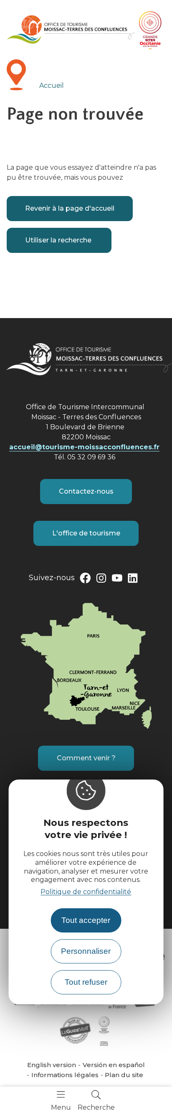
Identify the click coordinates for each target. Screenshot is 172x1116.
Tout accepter (85, 920)
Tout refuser (86, 982)
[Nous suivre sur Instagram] (101, 579)
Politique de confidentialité (85, 892)
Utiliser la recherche (59, 240)
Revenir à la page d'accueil (69, 208)
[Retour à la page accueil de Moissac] (71, 29)
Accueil (51, 85)
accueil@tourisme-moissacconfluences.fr (84, 447)
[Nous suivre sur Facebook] (85, 579)
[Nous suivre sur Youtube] (116, 579)
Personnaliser (86, 951)
